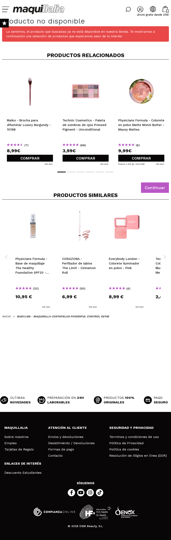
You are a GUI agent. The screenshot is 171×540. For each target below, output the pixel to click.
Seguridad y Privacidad (131, 428)
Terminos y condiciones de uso (134, 437)
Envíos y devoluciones (65, 437)
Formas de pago (61, 449)
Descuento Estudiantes (22, 472)
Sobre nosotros (16, 437)
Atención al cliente (67, 428)
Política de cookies (124, 449)
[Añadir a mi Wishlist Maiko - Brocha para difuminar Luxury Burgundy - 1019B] (30, 69)
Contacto (55, 455)
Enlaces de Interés (22, 463)
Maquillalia (16, 428)
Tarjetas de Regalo (19, 449)
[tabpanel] (30, 115)
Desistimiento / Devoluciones (71, 443)
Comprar (30, 158)
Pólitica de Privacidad (126, 443)
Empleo (10, 443)
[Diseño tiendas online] (126, 512)
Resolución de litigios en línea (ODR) (138, 455)
